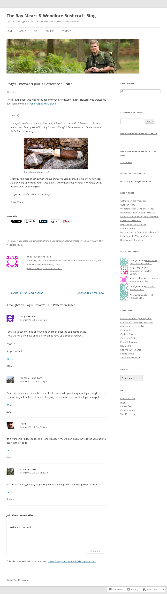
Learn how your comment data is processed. (72, 561)
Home (9, 31)
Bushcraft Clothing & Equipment (46, 240)
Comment (95, 551)
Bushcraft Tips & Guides (132, 326)
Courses (50, 31)
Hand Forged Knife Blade (42, 103)
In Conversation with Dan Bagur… (141, 270)
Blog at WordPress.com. (18, 580)
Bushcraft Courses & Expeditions (136, 322)
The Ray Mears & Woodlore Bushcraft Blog (51, 16)
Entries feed (126, 406)
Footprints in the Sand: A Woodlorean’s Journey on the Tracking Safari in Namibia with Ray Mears (139, 236)
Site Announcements (130, 349)
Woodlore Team (14, 244)
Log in (123, 402)
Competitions (126, 330)
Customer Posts (71, 240)
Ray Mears (125, 345)
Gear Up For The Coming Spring (25, 292)
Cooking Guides (128, 334)
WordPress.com (128, 414)
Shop (36, 31)
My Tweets (126, 162)
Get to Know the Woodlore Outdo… (143, 262)
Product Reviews (128, 341)
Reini (23, 423)
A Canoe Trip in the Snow (92, 292)
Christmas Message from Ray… (145, 280)
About (22, 31)
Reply (9, 365)
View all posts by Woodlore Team (44, 268)
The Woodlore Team (130, 357)
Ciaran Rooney (28, 469)
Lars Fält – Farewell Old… (142, 288)
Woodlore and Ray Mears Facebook (138, 133)
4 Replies (11, 91)
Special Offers (127, 353)
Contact (66, 31)
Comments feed (128, 410)
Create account (127, 398)
